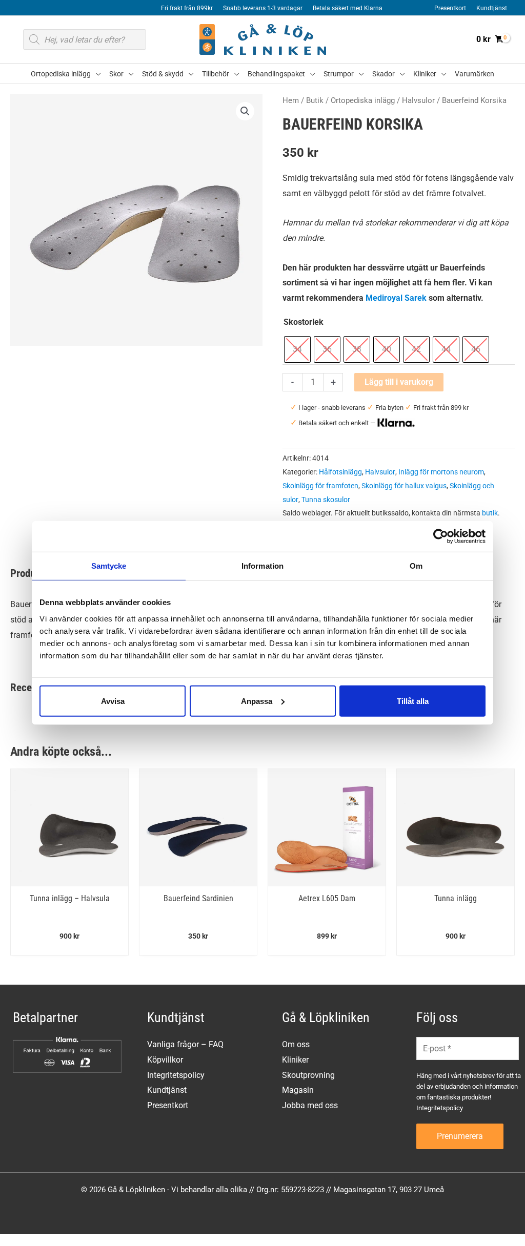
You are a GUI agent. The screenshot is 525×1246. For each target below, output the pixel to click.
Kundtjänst (167, 1090)
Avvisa (113, 700)
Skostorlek (304, 322)
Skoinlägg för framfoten (320, 486)
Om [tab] (416, 566)
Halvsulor (418, 100)
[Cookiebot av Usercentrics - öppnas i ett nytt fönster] (441, 536)
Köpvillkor (165, 1060)
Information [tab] (262, 566)
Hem (290, 100)
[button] (96, 74)
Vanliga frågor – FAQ (185, 1044)
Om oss (296, 1044)
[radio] (297, 349)
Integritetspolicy (176, 1075)
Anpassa (256, 700)
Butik (315, 100)
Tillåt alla (413, 700)
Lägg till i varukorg (399, 382)
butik (490, 513)
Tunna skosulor (325, 499)
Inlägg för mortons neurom (441, 472)
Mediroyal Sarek (396, 298)
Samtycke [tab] (109, 566)
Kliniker (295, 1060)
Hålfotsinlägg (340, 472)
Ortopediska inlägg (363, 100)
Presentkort (167, 1105)
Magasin (298, 1090)
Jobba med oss (310, 1105)
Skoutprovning (308, 1075)
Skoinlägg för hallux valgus (404, 486)
